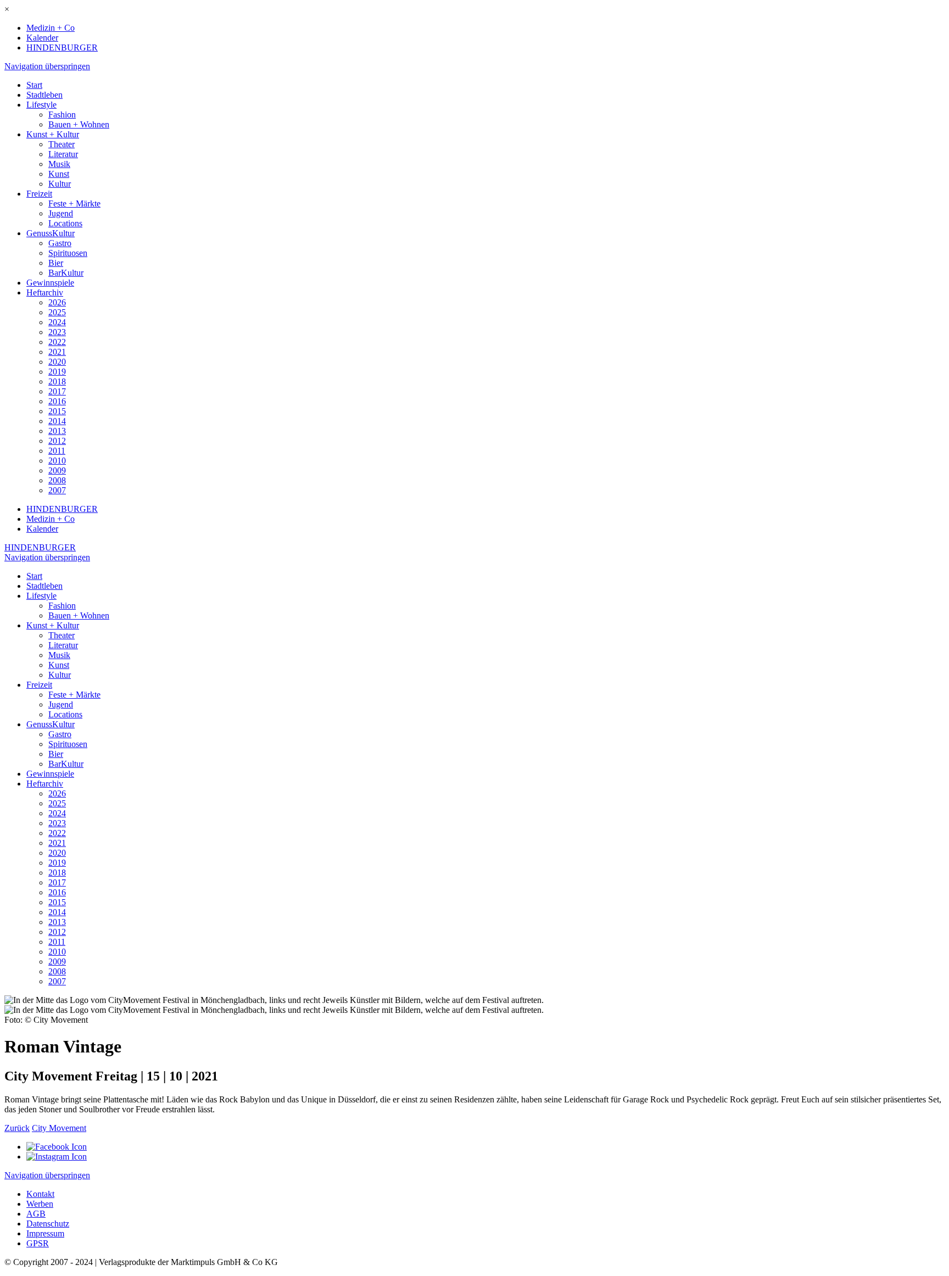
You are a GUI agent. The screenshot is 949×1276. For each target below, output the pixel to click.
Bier (55, 263)
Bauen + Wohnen (78, 124)
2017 (57, 391)
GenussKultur (50, 233)
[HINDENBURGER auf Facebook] (56, 1146)
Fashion (62, 114)
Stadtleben (44, 94)
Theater (61, 144)
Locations (65, 223)
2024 (57, 322)
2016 (57, 401)
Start (34, 85)
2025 (57, 312)
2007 (57, 490)
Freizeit (39, 193)
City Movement (59, 1128)
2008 (57, 480)
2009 (57, 470)
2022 (57, 342)
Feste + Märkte (74, 203)
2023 (57, 332)
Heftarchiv (44, 292)
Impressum (45, 1233)
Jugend (60, 213)
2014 (57, 421)
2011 (56, 450)
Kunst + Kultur (52, 134)
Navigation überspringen (47, 66)
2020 (57, 361)
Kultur (59, 183)
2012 (57, 440)
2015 (57, 411)
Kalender (42, 37)
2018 (57, 381)
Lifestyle (41, 104)
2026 (57, 302)
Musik (59, 164)
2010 (57, 460)
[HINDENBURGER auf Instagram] (56, 1156)
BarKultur (65, 272)
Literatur (63, 154)
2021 (57, 351)
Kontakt (40, 1194)
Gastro (59, 243)
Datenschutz (47, 1223)
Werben (39, 1203)
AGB (36, 1213)
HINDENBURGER (62, 47)
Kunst (58, 174)
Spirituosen (67, 253)
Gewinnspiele (50, 282)
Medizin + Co (50, 27)
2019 (57, 371)
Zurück (17, 1128)
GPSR (37, 1243)
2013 (57, 431)
